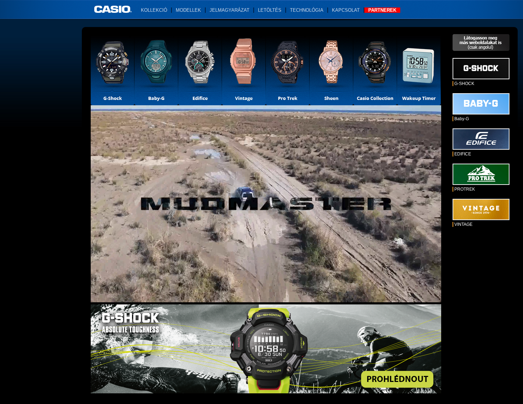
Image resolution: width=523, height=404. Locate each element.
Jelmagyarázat (229, 10)
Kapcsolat (346, 10)
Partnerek (382, 10)
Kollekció (154, 10)
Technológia (306, 10)
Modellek (188, 10)
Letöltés (269, 10)
